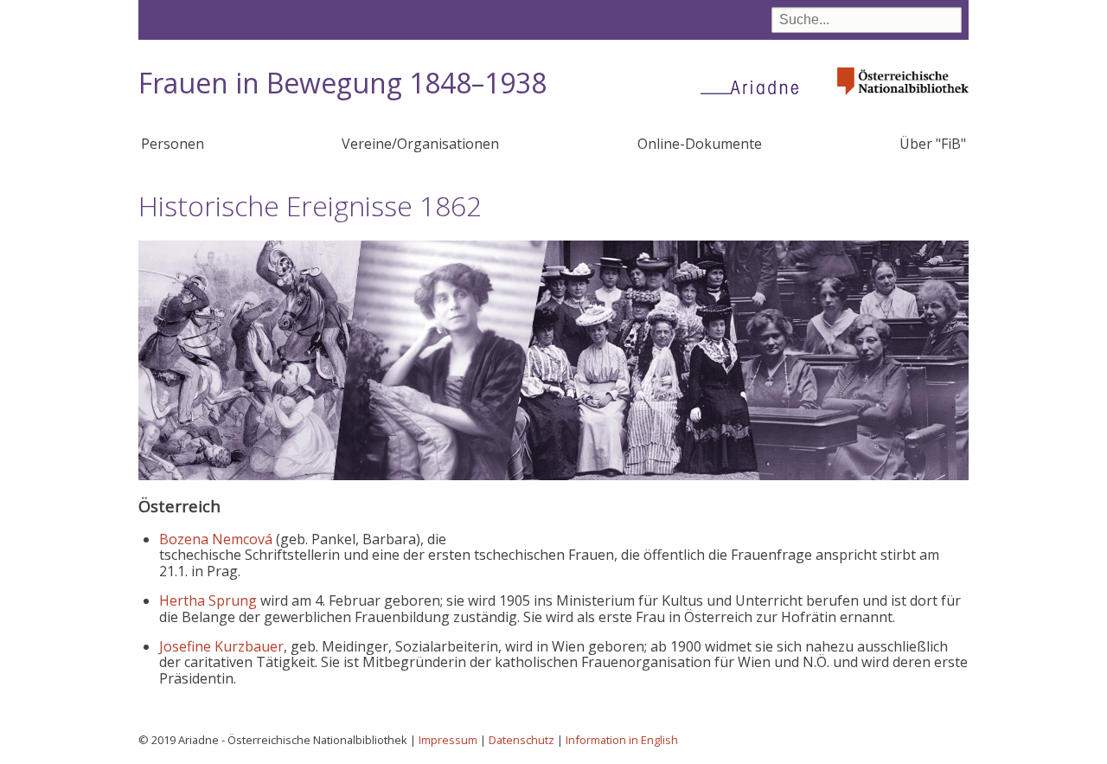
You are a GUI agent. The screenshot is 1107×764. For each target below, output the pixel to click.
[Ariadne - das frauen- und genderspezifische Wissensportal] (755, 86)
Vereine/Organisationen (420, 143)
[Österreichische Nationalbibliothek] (903, 99)
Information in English (622, 740)
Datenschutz (521, 740)
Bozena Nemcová (215, 539)
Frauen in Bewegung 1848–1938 (342, 82)
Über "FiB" (932, 143)
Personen (172, 143)
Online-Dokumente (699, 143)
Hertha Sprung (208, 600)
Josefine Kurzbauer (221, 646)
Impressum (448, 740)
